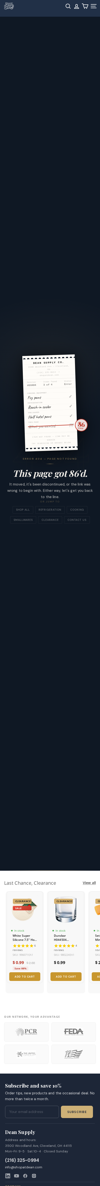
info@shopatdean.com (23, 1167)
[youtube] (16, 1176)
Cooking (77, 509)
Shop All (23, 509)
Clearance (50, 520)
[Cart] (85, 6)
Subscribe (77, 1112)
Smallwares (23, 520)
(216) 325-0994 (22, 1160)
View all (89, 883)
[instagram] (34, 1176)
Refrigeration (50, 509)
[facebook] (25, 1176)
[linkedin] (7, 1176)
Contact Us (76, 520)
